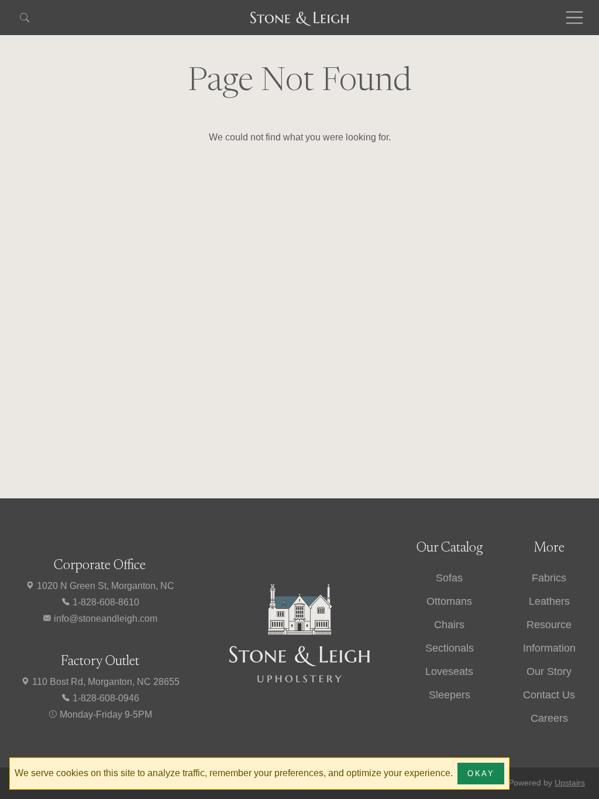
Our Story (549, 671)
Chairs (449, 625)
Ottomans (449, 601)
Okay (480, 773)
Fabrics (549, 578)
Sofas (449, 578)
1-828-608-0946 (104, 698)
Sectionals (449, 648)
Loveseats (449, 671)
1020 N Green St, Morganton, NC (104, 586)
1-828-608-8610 (104, 602)
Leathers (549, 601)
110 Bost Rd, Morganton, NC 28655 (105, 682)
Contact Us (549, 695)
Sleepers (449, 695)
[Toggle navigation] (574, 17)
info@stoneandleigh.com (104, 619)
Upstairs (570, 782)
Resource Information (549, 636)
